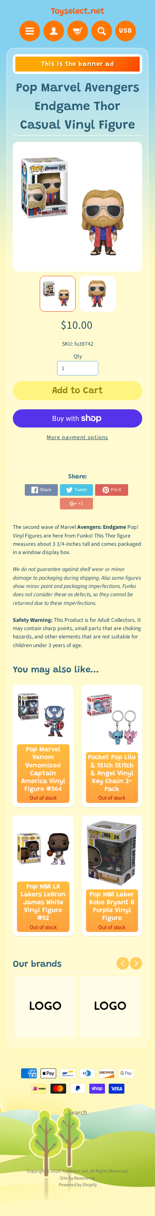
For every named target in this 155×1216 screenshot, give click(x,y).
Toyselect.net (78, 11)
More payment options (77, 437)
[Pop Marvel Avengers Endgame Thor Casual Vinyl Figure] (58, 294)
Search (77, 1112)
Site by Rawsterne (77, 1178)
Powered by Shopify (78, 1185)
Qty (78, 356)
